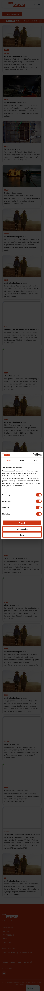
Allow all (22, 523)
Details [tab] (22, 460)
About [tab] (36, 460)
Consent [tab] (8, 460)
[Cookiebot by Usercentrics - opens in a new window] (33, 454)
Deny (22, 535)
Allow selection (22, 529)
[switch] (39, 501)
